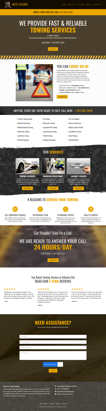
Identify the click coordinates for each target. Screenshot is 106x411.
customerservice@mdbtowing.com (65, 391)
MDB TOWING (20, 4)
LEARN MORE (27, 188)
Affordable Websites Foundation (61, 406)
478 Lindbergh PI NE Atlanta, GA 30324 (66, 386)
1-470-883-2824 (65, 389)
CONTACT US (62, 97)
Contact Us (53, 49)
